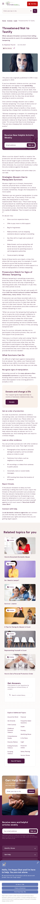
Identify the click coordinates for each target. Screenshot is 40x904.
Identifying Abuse (26, 734)
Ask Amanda (11, 721)
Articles (9, 21)
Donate (11, 402)
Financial (23, 717)
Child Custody (12, 724)
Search (31, 791)
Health (23, 726)
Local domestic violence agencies (15, 513)
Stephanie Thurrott (9, 45)
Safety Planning (25, 751)
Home (4, 21)
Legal (15, 21)
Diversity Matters (13, 742)
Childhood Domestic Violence (11, 730)
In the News (24, 738)
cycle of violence (11, 210)
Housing (23, 730)
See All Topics (16, 761)
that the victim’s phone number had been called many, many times (20, 293)
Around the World (13, 717)
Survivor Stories (25, 755)
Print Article (8, 48)
